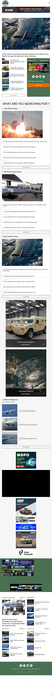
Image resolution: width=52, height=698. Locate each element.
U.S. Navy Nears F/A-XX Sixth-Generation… (27, 424)
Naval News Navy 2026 (16, 51)
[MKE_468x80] (18, 573)
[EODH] (26, 506)
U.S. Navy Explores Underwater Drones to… (27, 438)
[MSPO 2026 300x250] (26, 460)
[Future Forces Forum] (18, 567)
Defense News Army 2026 (40, 601)
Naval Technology (22, 423)
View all (21, 597)
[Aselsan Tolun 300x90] (26, 526)
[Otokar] (26, 519)
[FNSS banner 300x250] (26, 539)
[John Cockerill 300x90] (26, 552)
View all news (13, 95)
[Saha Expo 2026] (18, 562)
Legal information (30, 671)
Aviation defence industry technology (26, 409)
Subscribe (38, 85)
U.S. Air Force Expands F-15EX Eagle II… (27, 411)
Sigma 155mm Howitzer (40, 641)
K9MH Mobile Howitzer (40, 654)
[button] (49, 2)
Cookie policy (21, 671)
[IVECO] (26, 587)
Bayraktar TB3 (38, 647)
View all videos (43, 60)
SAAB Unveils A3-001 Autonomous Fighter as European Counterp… (17, 62)
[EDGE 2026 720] (26, 9)
